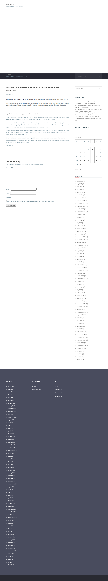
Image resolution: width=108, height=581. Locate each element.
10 (81, 153)
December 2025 (81, 203)
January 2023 (80, 301)
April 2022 (79, 326)
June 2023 (79, 287)
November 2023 (81, 273)
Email (8, 193)
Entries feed (58, 389)
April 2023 (79, 292)
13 (92, 153)
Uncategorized (36, 389)
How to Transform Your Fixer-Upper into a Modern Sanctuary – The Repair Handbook (88, 114)
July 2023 (79, 284)
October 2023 (80, 276)
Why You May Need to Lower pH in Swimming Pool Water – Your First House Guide (88, 110)
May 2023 (79, 290)
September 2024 (81, 245)
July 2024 (79, 250)
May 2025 (79, 223)
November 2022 (81, 306)
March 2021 (80, 359)
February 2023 (80, 298)
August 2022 (80, 315)
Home (26, 76)
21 (96, 157)
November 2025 (81, 206)
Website (8, 197)
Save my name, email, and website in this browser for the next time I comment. (30, 201)
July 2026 (79, 184)
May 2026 (79, 189)
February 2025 (80, 231)
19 (88, 157)
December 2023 (81, 270)
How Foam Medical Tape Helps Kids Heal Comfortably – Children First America (85, 102)
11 (84, 153)
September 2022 (81, 312)
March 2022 (80, 329)
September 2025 (81, 211)
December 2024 (81, 237)
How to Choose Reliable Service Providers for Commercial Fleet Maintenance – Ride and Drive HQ (88, 118)
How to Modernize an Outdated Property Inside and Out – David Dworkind (87, 106)
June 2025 (79, 220)
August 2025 (80, 214)
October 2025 (80, 209)
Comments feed (59, 393)
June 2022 (79, 320)
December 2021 (81, 337)
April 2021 (79, 356)
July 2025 (79, 217)
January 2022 (80, 334)
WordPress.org (59, 396)
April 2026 (79, 192)
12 (88, 153)
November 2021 (81, 340)
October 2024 (80, 242)
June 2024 (79, 253)
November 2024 (81, 239)
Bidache (10, 4)
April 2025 (79, 225)
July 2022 (79, 317)
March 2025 (80, 228)
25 (84, 161)
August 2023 (80, 281)
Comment (9, 168)
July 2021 (79, 351)
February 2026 (80, 197)
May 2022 (79, 323)
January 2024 (80, 267)
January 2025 (80, 234)
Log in (56, 386)
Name (8, 189)
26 (88, 161)
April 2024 (79, 259)
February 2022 (80, 331)
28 (96, 161)
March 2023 (80, 295)
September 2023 (81, 278)
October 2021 (80, 343)
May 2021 (79, 354)
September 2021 (81, 345)
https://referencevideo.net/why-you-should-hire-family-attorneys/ (24, 114)
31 (81, 164)
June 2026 (79, 186)
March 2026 (80, 195)
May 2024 (79, 256)
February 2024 (80, 264)
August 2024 (80, 248)
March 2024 (80, 262)
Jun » (81, 169)
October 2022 (80, 309)
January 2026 (80, 200)
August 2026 (80, 181)
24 (81, 161)
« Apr (76, 169)
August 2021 (80, 348)
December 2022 (81, 303)
